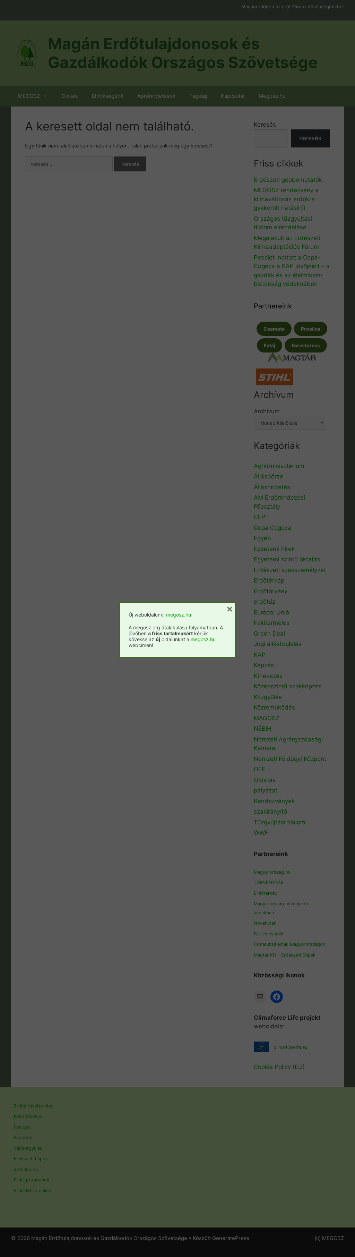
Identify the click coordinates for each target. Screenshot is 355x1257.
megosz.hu (178, 615)
